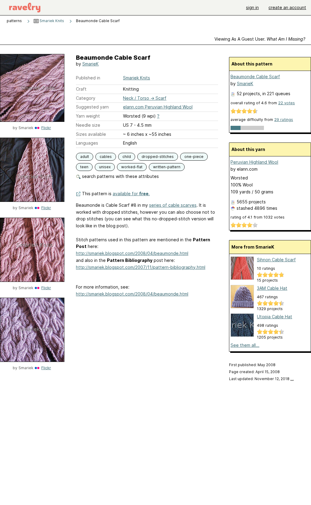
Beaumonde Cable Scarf (255, 76)
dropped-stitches (158, 156)
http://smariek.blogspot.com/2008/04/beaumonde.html (132, 253)
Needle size (88, 125)
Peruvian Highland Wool (254, 162)
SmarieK (90, 63)
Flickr (46, 127)
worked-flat (131, 167)
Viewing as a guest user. (259, 39)
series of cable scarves (173, 205)
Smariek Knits (51, 20)
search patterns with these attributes (120, 176)
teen (84, 167)
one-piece (193, 156)
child (126, 156)
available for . (131, 193)
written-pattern (166, 167)
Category (85, 98)
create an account (287, 7)
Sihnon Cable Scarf (276, 259)
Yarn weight (88, 116)
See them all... (245, 345)
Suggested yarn (92, 106)
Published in (88, 77)
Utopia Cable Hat (274, 316)
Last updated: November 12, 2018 (261, 378)
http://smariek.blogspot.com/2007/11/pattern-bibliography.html (140, 267)
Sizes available (91, 134)
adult (84, 156)
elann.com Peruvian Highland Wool (158, 106)
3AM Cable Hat (272, 288)
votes (286, 103)
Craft (81, 89)
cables (106, 156)
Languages (87, 142)
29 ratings (283, 119)
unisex (105, 167)
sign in (252, 7)
